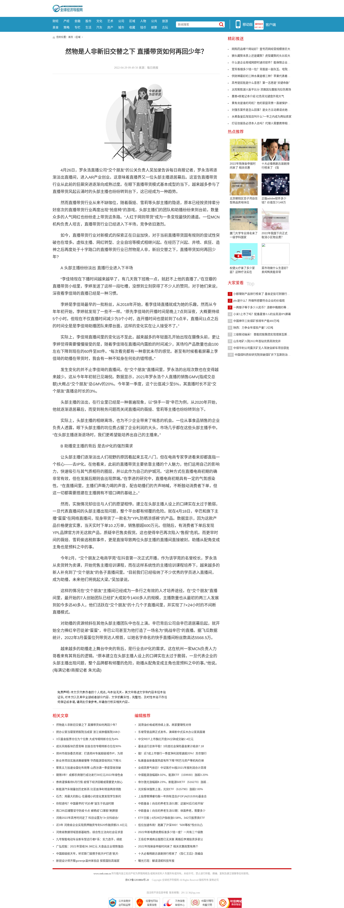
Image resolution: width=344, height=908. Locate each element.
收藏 (132, 27)
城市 (121, 27)
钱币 (143, 27)
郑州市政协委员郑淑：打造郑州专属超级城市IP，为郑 (89, 753)
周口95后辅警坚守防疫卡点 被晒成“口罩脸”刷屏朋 (87, 810)
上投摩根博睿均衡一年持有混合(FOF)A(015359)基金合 (172, 796)
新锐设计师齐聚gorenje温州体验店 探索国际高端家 (87, 860)
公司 (121, 21)
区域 (132, 21)
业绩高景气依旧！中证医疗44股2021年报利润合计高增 (172, 767)
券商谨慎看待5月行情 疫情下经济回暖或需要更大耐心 (89, 782)
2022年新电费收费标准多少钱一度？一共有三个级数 (170, 832)
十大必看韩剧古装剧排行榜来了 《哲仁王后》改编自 (170, 853)
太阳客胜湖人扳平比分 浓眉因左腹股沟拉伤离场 (261, 89)
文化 (99, 21)
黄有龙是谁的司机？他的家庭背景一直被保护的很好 (264, 103)
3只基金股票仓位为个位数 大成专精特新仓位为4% (87, 739)
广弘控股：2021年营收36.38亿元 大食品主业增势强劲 (89, 846)
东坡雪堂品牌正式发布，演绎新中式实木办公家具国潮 (171, 731)
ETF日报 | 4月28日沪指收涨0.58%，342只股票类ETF (171, 817)
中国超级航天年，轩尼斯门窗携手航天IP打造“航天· (87, 853)
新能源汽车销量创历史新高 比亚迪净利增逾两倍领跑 (88, 789)
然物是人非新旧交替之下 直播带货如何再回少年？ (87, 724)
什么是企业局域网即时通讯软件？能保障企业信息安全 (265, 62)
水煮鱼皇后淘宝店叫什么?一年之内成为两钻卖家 (261, 116)
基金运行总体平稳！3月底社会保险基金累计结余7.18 (171, 746)
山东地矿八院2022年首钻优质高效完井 (255, 341)
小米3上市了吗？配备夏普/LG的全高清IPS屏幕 (260, 314)
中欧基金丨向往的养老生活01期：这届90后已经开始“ (171, 803)
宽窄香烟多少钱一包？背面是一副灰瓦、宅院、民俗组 (265, 69)
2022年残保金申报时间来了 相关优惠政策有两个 (168, 846)
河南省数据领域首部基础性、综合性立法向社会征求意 (89, 832)
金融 (77, 21)
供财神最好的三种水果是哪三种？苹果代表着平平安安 (265, 76)
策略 (66, 27)
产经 (66, 21)
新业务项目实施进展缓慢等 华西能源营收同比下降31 (88, 760)
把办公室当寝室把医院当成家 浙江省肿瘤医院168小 (88, 731)
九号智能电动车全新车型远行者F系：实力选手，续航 (89, 839)
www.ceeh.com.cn (102, 873)
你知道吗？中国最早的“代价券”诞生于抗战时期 (85, 803)
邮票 (154, 27)
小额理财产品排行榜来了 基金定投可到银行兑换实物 (263, 293)
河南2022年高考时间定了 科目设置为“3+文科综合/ (87, 817)
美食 (56, 27)
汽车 (99, 27)
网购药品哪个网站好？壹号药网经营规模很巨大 (261, 49)
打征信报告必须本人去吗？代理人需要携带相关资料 (264, 123)
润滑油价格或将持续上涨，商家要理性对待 (164, 724)
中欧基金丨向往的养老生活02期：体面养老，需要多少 (171, 810)
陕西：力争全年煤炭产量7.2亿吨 (251, 327)
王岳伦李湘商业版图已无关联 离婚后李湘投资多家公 (170, 839)
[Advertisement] (187, 8)
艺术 (110, 21)
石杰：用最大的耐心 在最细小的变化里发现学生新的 (88, 796)
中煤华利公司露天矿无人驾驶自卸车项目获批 (259, 347)
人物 (143, 21)
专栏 (77, 27)
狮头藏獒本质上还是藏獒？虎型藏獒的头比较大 (261, 55)
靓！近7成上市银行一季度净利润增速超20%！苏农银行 (172, 753)
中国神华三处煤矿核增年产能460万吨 (254, 320)
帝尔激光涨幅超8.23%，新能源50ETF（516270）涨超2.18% (174, 782)
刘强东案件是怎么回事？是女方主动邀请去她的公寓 (264, 109)
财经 (56, 21)
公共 (154, 21)
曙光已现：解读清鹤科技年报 (156, 860)
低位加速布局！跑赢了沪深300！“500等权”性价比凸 (170, 825)
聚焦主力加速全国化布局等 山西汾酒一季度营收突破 (88, 767)
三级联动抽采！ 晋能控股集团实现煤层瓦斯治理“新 (263, 334)
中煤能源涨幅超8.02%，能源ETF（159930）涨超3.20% (173, 774)
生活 (88, 27)
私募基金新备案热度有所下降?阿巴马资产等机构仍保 (171, 760)
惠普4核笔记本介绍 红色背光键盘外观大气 (258, 96)
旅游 (165, 21)
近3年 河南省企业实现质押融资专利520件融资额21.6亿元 (91, 825)
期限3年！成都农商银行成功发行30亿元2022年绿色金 (89, 774)
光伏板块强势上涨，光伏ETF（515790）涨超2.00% (170, 789)
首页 (70, 37)
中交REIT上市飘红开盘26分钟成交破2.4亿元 (166, 739)
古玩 (165, 27)
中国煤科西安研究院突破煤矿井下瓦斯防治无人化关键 (265, 354)
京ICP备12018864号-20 (137, 880)
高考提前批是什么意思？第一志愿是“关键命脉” (261, 82)
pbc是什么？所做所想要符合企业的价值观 (257, 300)
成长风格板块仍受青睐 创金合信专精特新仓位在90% (88, 746)
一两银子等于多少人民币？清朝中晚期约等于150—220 (264, 307)
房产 (110, 27)
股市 (88, 21)
